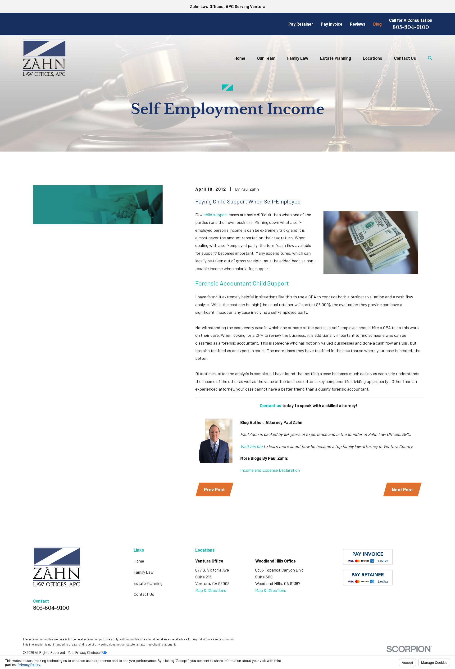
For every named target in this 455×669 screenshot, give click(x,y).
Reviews (357, 24)
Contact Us (144, 594)
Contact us (270, 405)
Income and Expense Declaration (270, 470)
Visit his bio (251, 446)
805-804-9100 (411, 27)
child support (216, 214)
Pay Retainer (300, 24)
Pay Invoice (331, 24)
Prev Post (214, 489)
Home (139, 560)
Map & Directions (210, 590)
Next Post (402, 489)
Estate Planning (148, 583)
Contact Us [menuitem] (405, 58)
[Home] (44, 58)
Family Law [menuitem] (297, 58)
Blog (377, 24)
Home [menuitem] (239, 58)
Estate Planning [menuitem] (335, 58)
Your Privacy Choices (84, 652)
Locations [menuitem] (372, 58)
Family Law (144, 572)
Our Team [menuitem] (266, 58)
